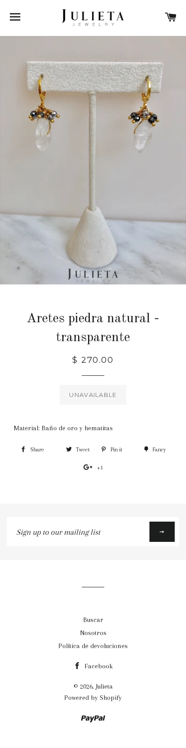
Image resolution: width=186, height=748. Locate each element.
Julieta (104, 686)
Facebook (98, 666)
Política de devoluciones (93, 646)
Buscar (93, 620)
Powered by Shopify (93, 698)
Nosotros (93, 633)
